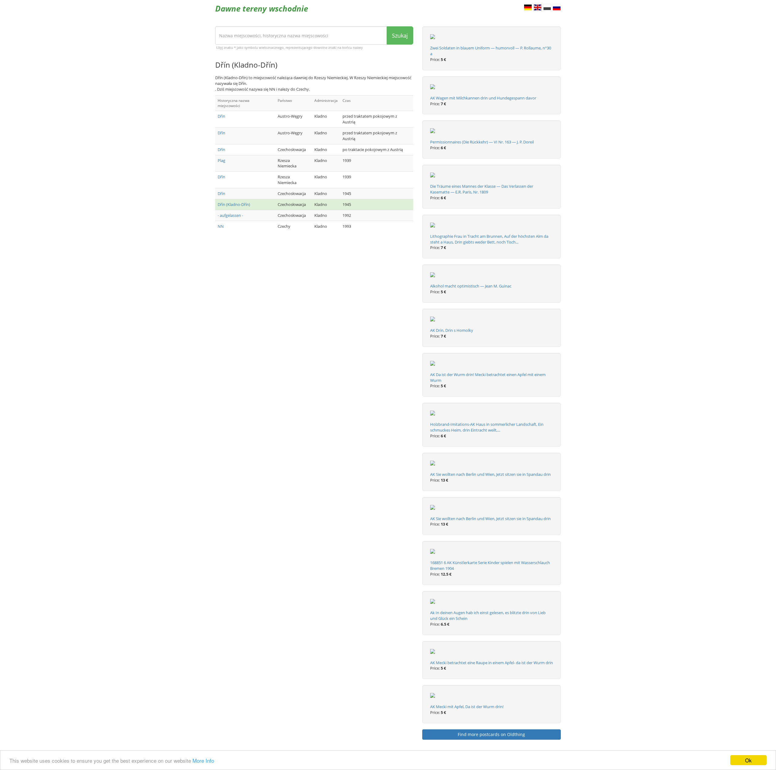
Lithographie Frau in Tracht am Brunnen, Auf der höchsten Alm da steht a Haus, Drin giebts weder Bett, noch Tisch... (489, 239)
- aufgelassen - (230, 215)
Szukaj (400, 35)
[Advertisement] (314, 284)
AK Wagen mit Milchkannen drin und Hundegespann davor (483, 98)
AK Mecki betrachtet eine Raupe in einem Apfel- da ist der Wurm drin (491, 662)
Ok (748, 760)
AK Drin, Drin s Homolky (451, 330)
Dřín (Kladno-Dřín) (234, 204)
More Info (203, 760)
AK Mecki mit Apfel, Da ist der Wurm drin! (466, 706)
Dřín (221, 133)
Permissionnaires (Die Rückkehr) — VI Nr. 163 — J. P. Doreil (482, 142)
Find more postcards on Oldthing (491, 734)
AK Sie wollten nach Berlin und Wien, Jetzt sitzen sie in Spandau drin (490, 474)
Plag (221, 160)
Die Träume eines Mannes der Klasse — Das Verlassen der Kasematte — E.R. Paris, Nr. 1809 (481, 189)
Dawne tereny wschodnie (261, 8)
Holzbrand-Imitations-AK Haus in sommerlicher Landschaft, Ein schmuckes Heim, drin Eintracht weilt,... (487, 427)
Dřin (221, 116)
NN (221, 226)
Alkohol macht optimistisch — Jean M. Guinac (470, 286)
